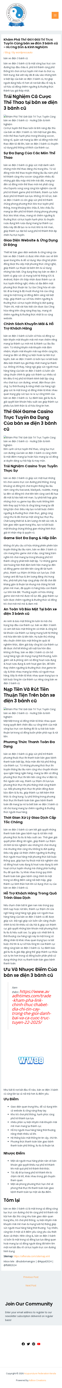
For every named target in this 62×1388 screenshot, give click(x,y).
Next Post (31, 1285)
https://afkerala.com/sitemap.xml (32, 1256)
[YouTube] (38, 1344)
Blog (7, 52)
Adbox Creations (37, 1380)
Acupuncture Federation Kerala (40, 1373)
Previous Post (30, 1277)
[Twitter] (28, 1344)
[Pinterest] (33, 1344)
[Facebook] (23, 1344)
